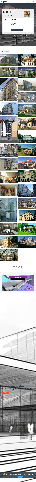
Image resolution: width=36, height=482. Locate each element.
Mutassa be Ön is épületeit (18, 38)
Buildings (18, 42)
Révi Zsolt (7, 12)
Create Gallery (5, 392)
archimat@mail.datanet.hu (17, 30)
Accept (20, 476)
